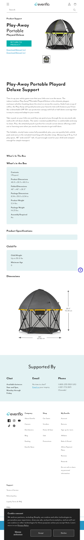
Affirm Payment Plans (66, 448)
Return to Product (16, 43)
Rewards (64, 461)
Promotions (47, 441)
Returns (64, 424)
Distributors (29, 430)
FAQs (8, 507)
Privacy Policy (23, 525)
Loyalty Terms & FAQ (14, 502)
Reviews (64, 456)
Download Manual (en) (16, 50)
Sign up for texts (67, 430)
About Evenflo (30, 418)
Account (64, 418)
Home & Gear (48, 430)
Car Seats (46, 418)
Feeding (27, 441)
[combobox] (42, 10)
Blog (26, 436)
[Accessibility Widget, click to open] (80, 270)
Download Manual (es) (16, 53)
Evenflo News (29, 447)
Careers (28, 424)
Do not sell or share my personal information (68, 470)
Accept (40, 533)
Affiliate (64, 436)
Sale (44, 436)
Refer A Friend (66, 441)
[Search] (74, 10)
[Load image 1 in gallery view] (46, 59)
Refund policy (11, 496)
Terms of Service (12, 490)
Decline (64, 533)
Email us (35, 387)
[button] (8, 4)
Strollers (46, 424)
